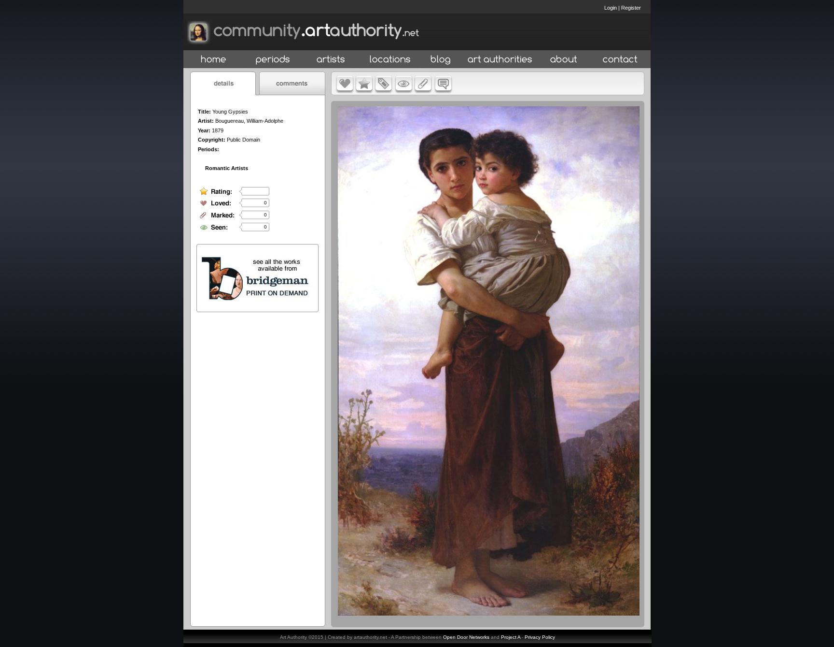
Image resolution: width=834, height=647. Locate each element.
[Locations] (390, 59)
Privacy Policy (540, 637)
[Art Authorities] (500, 59)
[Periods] (273, 59)
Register (631, 8)
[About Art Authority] (564, 59)
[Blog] (440, 59)
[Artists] (331, 59)
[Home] (213, 59)
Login (610, 8)
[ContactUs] (620, 59)
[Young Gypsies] (488, 613)
